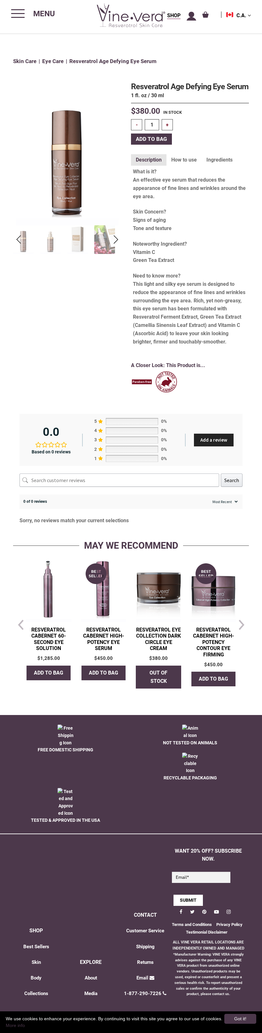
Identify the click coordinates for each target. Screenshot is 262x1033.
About (91, 978)
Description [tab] (149, 160)
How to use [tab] (184, 160)
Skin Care (24, 61)
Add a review (213, 440)
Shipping (145, 947)
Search (231, 480)
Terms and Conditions (192, 924)
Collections (36, 993)
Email (142, 978)
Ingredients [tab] (219, 160)
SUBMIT (188, 900)
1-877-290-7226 (142, 993)
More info (15, 1025)
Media (90, 993)
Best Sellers (36, 947)
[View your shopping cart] (205, 14)
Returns (145, 962)
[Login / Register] (191, 16)
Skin (36, 962)
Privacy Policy (229, 924)
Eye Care (53, 61)
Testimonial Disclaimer (206, 932)
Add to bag (151, 139)
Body (36, 978)
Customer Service (145, 931)
